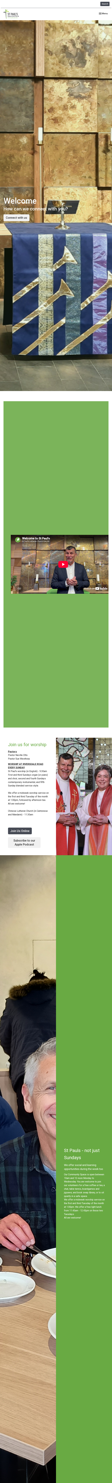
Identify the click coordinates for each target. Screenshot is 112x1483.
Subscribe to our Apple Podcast (24, 842)
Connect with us (16, 217)
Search (105, 4)
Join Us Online (19, 831)
